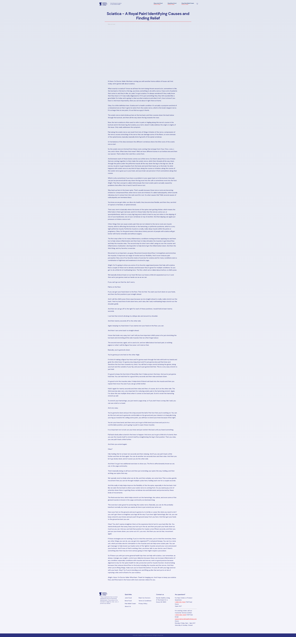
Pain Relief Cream (130, 603)
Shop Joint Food (158, 4)
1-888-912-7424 (180, 602)
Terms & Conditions (145, 601)
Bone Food (128, 601)
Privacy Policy (143, 603)
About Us (128, 606)
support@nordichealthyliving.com (186, 619)
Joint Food (128, 598)
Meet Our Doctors (144, 598)
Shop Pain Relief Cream (188, 4)
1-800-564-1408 (180, 615)
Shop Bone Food (172, 4)
